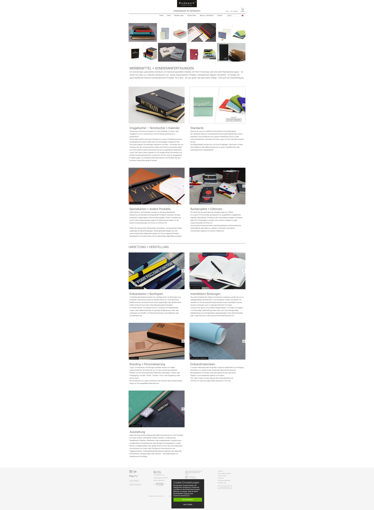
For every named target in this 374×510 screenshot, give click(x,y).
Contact (219, 15)
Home (162, 15)
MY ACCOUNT (234, 11)
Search (229, 15)
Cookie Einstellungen (224, 480)
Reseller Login (178, 15)
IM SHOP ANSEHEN (233, 120)
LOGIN (227, 11)
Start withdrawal (225, 487)
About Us (220, 478)
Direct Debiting (134, 481)
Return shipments (159, 480)
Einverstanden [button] (187, 500)
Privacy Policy (222, 475)
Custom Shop (191, 15)
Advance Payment (135, 484)
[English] (242, 15)
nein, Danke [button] (187, 504)
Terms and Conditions (224, 473)
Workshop (206, 15)
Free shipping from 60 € (161, 478)
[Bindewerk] (187, 3)
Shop (169, 15)
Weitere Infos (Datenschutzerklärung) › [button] (183, 494)
